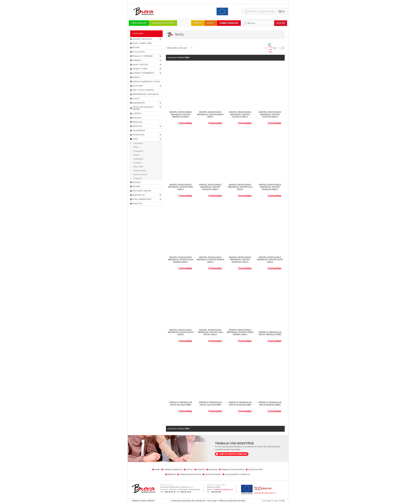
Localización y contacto (237, 474)
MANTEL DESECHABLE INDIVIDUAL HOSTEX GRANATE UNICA (210, 187)
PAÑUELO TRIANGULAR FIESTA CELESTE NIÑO (210, 403)
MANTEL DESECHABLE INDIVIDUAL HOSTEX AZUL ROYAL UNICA (210, 332)
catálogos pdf (255, 470)
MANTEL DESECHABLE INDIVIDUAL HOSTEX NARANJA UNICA (240, 259)
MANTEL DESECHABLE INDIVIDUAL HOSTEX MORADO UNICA (270, 187)
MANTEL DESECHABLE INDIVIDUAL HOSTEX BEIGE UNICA (210, 114)
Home (157, 470)
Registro (252, 11)
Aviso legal (212, 501)
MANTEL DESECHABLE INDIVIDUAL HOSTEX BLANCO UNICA (240, 114)
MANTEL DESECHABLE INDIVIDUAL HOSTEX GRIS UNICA (180, 187)
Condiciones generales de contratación (188, 501)
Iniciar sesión (268, 11)
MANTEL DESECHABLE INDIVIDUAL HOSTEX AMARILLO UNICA (180, 114)
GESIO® (151, 501)
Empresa (171, 474)
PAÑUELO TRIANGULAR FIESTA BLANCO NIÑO (180, 403)
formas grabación (172, 470)
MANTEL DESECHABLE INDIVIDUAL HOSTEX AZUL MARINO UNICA (180, 259)
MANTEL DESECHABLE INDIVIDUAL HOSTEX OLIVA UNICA (270, 259)
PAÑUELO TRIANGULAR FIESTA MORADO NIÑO (270, 403)
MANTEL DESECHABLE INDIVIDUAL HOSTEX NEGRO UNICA (210, 259)
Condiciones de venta (190, 474)
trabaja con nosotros (232, 470)
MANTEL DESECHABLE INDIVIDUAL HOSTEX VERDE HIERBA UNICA (240, 332)
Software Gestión (139, 501)
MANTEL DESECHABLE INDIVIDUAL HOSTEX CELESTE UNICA (270, 114)
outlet (189, 470)
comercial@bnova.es (223, 489)
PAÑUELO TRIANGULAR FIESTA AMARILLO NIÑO (270, 333)
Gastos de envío (213, 474)
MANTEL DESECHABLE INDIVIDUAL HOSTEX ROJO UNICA (181, 332)
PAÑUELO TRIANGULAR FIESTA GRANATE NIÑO (240, 403)
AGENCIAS (212, 470)
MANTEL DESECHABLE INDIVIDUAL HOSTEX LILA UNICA (240, 187)
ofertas (200, 470)
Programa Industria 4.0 (265, 493)
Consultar (185, 123)
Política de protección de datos (232, 501)
